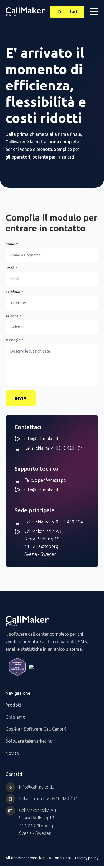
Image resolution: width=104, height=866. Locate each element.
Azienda (13, 316)
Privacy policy (86, 858)
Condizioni (61, 858)
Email (11, 268)
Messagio (14, 340)
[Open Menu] (94, 11)
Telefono (14, 292)
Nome (12, 244)
